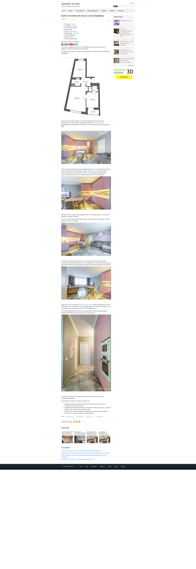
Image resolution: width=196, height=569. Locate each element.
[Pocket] (69, 44)
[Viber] (73, 44)
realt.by (109, 21)
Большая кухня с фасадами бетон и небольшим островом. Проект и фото (104, 433)
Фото (63, 10)
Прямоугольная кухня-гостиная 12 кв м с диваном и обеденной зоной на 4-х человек (85, 453)
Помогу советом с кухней (125, 20)
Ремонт (70, 10)
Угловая (74, 26)
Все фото (130, 65)
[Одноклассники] (64, 44)
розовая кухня (79, 416)
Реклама (132, 3)
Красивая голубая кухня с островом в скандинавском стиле (78, 459)
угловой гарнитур (98, 122)
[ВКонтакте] (62, 44)
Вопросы (112, 10)
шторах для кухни (86, 304)
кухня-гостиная (69, 416)
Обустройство (80, 10)
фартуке (92, 171)
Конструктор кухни (93, 10)
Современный (72, 31)
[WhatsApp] (75, 44)
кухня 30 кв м (89, 416)
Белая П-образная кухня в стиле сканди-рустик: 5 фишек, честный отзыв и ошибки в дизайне (67, 433)
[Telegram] (77, 44)
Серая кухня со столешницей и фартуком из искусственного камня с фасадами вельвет (80, 433)
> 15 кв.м (72, 24)
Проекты (104, 10)
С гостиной (76, 33)
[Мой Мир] (66, 44)
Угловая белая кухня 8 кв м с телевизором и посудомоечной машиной (81, 450)
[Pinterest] (71, 44)
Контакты (120, 10)
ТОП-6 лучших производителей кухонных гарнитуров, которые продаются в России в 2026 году (126, 33)
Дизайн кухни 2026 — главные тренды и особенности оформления (126, 43)
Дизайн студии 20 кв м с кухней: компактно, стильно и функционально (126, 51)
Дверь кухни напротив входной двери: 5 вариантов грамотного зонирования (127, 60)
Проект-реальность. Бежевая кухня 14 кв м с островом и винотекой (92, 433)
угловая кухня (99, 416)
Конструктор (102, 466)
